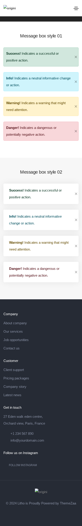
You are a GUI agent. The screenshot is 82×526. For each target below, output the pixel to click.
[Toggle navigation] (76, 8)
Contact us (11, 348)
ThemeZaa (68, 503)
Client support (13, 370)
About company (15, 323)
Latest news (12, 395)
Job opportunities (16, 340)
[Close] (75, 57)
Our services (13, 331)
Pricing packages (16, 378)
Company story (14, 386)
